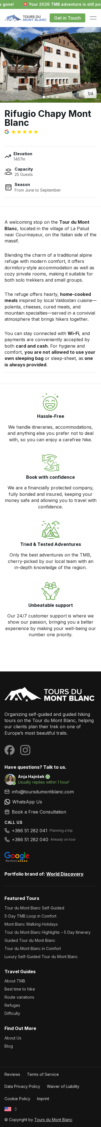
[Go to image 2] (48, 97)
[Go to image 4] (57, 97)
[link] (50, 801)
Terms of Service (43, 1074)
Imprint (43, 1098)
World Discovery (65, 874)
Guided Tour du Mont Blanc (29, 940)
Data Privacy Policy (22, 1086)
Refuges (12, 1005)
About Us (12, 1038)
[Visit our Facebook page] (9, 750)
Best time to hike (19, 989)
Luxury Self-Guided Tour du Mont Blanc (41, 956)
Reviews (12, 1074)
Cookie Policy (17, 1098)
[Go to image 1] (44, 97)
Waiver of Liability (63, 1086)
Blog (8, 1046)
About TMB (14, 981)
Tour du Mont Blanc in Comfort (32, 948)
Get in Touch (67, 18)
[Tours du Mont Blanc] (50, 694)
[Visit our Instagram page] (25, 750)
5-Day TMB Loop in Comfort (30, 916)
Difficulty (12, 1013)
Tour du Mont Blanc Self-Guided (34, 908)
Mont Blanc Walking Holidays (31, 924)
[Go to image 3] (53, 97)
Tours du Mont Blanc (53, 1119)
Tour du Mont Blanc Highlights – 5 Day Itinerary (47, 932)
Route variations (19, 997)
